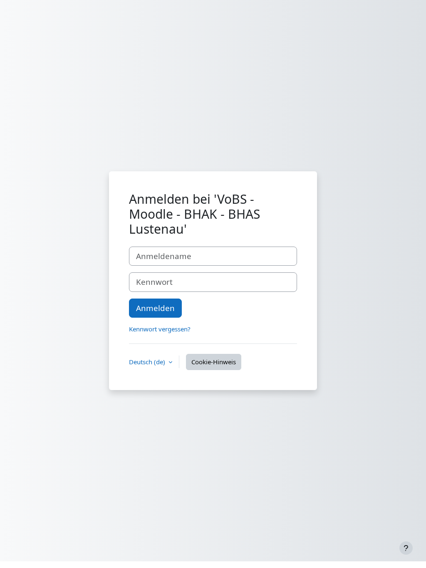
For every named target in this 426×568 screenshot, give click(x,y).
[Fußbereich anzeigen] (406, 548)
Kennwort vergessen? (160, 329)
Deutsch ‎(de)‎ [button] (148, 362)
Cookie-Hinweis (213, 362)
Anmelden (155, 308)
